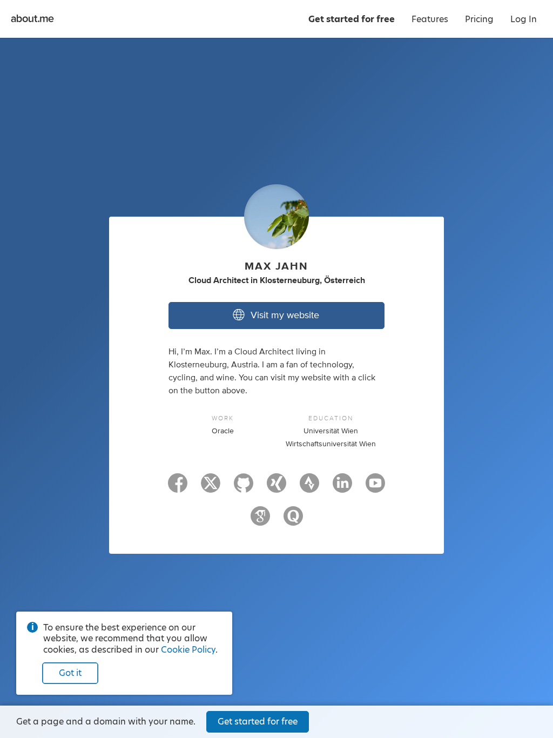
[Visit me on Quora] (293, 521)
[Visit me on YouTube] (375, 488)
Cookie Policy (188, 649)
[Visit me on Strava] (309, 488)
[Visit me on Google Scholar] (260, 521)
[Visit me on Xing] (276, 488)
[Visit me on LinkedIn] (342, 488)
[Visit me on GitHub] (243, 488)
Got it (70, 673)
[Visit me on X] (210, 488)
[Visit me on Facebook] (177, 488)
